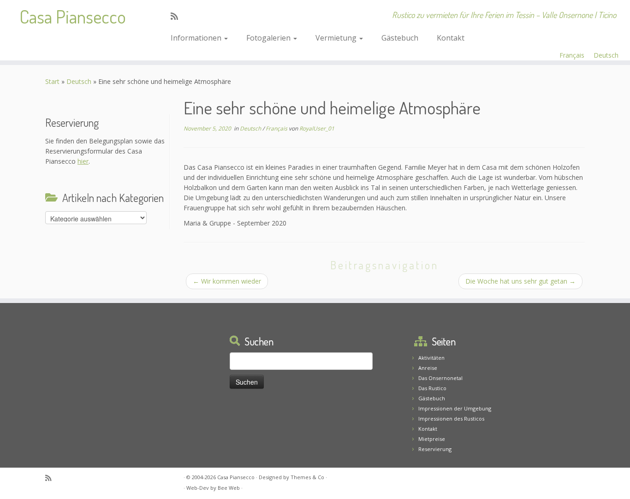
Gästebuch (399, 38)
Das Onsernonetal (440, 377)
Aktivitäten (431, 357)
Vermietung (336, 38)
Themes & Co (307, 477)
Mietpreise (431, 438)
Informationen (197, 38)
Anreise (427, 367)
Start (52, 81)
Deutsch (606, 55)
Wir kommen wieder (227, 281)
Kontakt (450, 38)
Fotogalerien (269, 38)
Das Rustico (432, 388)
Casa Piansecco (72, 16)
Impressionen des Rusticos (451, 418)
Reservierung (435, 449)
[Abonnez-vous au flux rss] (177, 16)
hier (83, 161)
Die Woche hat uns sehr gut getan (520, 281)
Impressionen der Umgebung (454, 408)
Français (571, 55)
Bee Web (229, 487)
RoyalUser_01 (316, 128)
